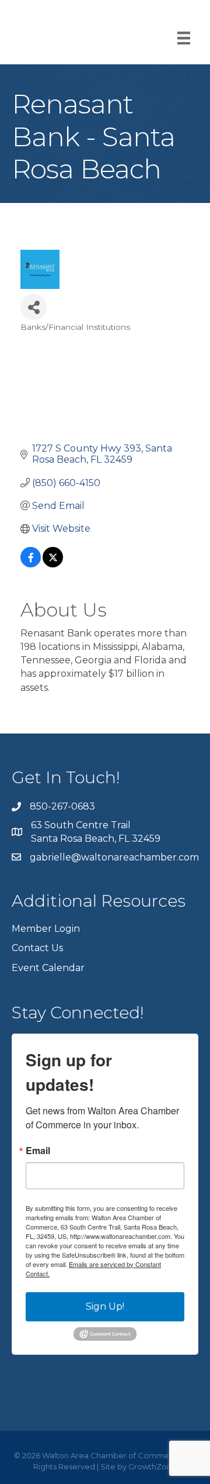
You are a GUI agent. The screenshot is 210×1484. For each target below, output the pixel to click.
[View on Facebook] (30, 564)
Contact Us (37, 947)
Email (38, 1150)
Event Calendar (48, 967)
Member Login (46, 928)
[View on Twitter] (53, 564)
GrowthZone (152, 1466)
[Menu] (183, 38)
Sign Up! (105, 1306)
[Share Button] (33, 307)
